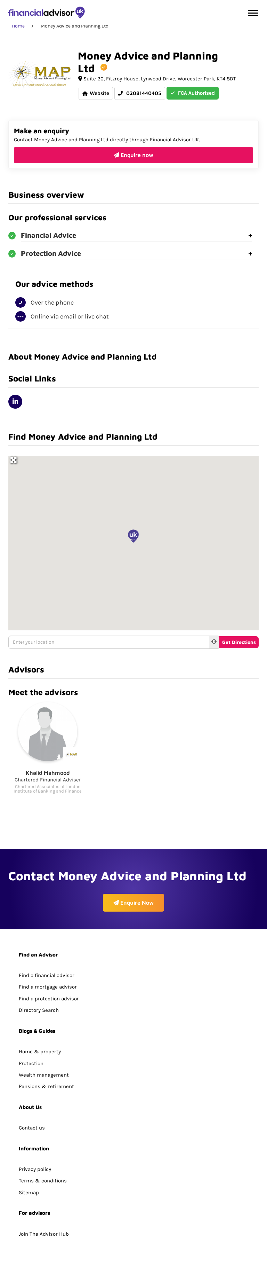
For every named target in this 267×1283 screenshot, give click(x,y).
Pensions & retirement (46, 1086)
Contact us (32, 1128)
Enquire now (136, 155)
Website (99, 93)
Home (18, 26)
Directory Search (39, 1010)
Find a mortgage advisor (48, 987)
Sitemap (29, 1192)
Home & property (40, 1051)
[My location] (214, 642)
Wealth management (44, 1075)
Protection (31, 1063)
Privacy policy (35, 1169)
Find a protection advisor (49, 998)
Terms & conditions (43, 1181)
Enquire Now (136, 902)
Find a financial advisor (46, 975)
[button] (133, 536)
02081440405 (143, 93)
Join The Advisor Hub (44, 1234)
